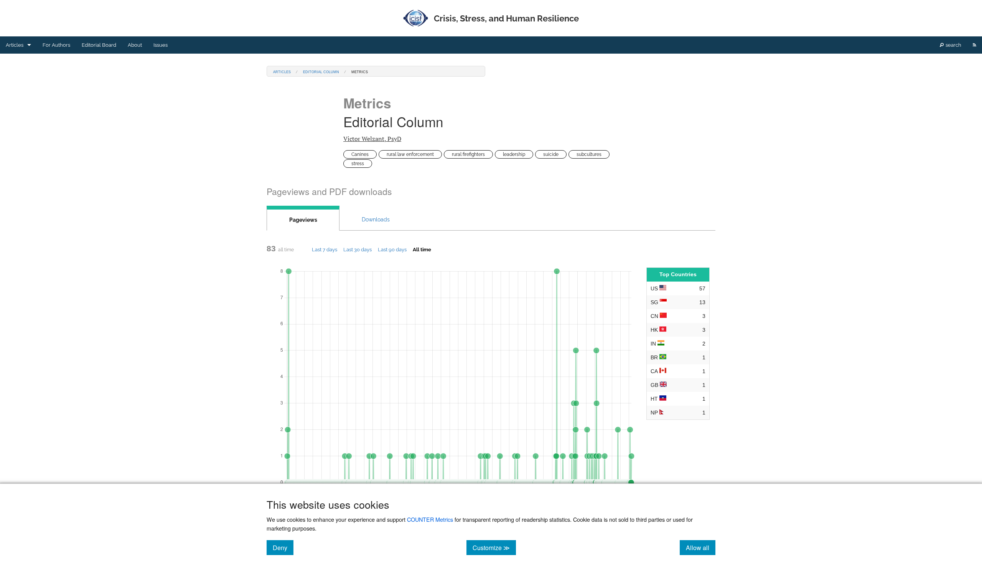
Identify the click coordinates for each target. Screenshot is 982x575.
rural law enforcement (410, 154)
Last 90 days (392, 249)
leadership (514, 154)
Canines (360, 154)
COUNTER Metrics (430, 519)
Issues (160, 45)
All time (422, 249)
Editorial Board (99, 45)
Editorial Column (321, 71)
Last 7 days (324, 249)
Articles (14, 45)
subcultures (589, 154)
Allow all (700, 547)
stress (357, 163)
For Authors (56, 45)
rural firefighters (468, 154)
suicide (551, 154)
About (135, 45)
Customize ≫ (494, 547)
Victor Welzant (372, 138)
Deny (283, 547)
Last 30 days (357, 249)
